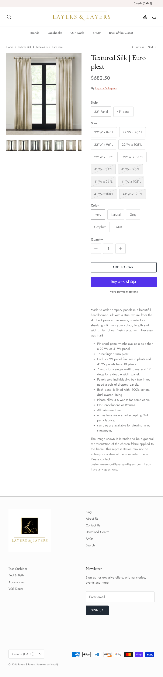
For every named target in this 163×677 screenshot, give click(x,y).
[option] (44, 94)
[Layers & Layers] (81, 16)
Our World (77, 33)
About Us (92, 518)
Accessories (16, 582)
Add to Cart (123, 267)
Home (9, 47)
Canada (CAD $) (143, 3)
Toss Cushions (17, 568)
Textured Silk (24, 47)
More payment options (124, 292)
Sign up (97, 610)
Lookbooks (55, 33)
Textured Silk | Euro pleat (49, 47)
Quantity (97, 239)
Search (90, 545)
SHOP (97, 33)
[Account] (144, 16)
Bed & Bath (16, 575)
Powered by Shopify (47, 664)
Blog (89, 512)
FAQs (89, 538)
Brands (34, 33)
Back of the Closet (121, 33)
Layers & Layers (106, 88)
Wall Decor (15, 588)
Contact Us (93, 525)
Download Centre (97, 532)
